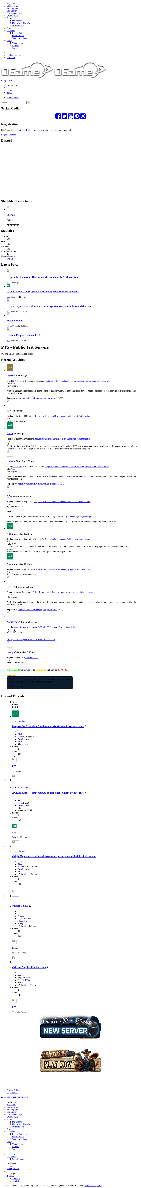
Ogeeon (11, 375)
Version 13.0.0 (15, 320)
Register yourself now (35, 130)
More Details (90, 1185)
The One (10, 259)
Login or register (14, 55)
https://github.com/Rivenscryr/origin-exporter (37, 398)
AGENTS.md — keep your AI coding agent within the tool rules (43, 291)
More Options (13, 97)
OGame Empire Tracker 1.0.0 (23, 335)
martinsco (22, 975)
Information (23, 787)
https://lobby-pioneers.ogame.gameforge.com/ (76, 516)
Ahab (9, 297)
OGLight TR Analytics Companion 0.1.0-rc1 (57, 627)
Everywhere (6, 80)
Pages (9, 92)
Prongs (11, 214)
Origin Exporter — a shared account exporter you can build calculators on (49, 306)
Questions (22, 721)
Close (99, 1185)
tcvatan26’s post (19, 627)
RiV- (8, 283)
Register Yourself (8, 135)
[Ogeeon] (10, 370)
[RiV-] (10, 405)
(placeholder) (18, 1159)
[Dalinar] (10, 456)
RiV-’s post (17, 381)
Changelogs (23, 921)
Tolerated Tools (24, 980)
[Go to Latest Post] (14, 761)
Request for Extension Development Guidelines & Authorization (43, 277)
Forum (9, 90)
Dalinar (11, 461)
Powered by (14, 1097)
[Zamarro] (10, 616)
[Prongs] (10, 647)
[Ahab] (10, 428)
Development (23, 739)
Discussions (23, 851)
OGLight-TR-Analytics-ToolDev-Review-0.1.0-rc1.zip (31, 639)
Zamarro (12, 621)
